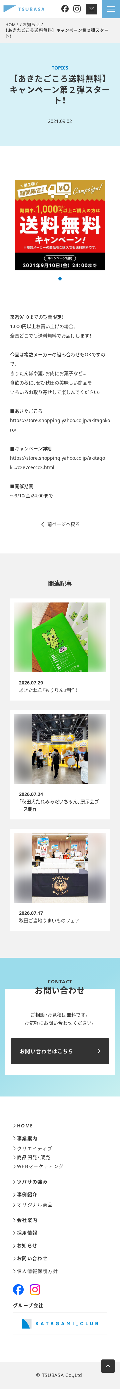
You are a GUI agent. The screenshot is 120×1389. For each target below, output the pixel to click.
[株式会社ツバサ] (24, 9)
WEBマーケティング (40, 1166)
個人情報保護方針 (37, 1271)
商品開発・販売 (34, 1157)
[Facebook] (65, 9)
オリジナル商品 (35, 1204)
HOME (12, 25)
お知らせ (31, 25)
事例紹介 (27, 1194)
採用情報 (27, 1232)
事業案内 (27, 1138)
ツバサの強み (32, 1181)
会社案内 (27, 1220)
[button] (60, 278)
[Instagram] (77, 9)
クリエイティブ (35, 1148)
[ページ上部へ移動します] (108, 1366)
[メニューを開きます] (111, 9)
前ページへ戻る (63, 524)
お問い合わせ (32, 1258)
